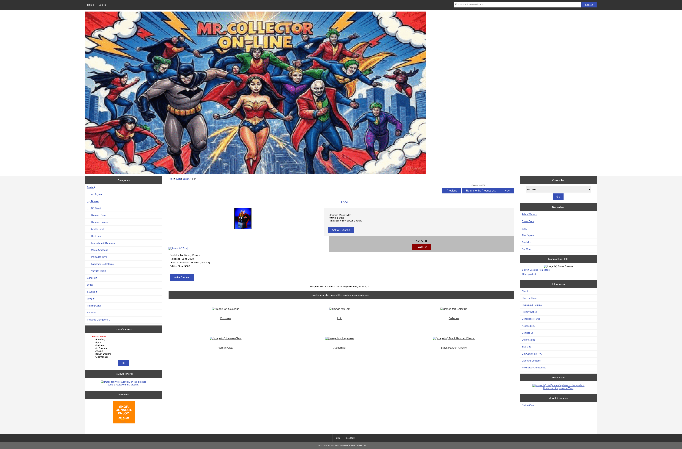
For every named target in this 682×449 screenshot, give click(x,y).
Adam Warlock (529, 214)
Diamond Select (98, 215)
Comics (91, 277)
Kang (524, 228)
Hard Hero (95, 236)
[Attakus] (124, 351)
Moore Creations (99, 250)
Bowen (186, 179)
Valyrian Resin (98, 271)
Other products (529, 274)
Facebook (349, 438)
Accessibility (528, 326)
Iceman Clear (225, 347)
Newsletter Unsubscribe (534, 367)
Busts (178, 179)
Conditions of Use (531, 318)
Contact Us (527, 333)
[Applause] (124, 345)
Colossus (225, 318)
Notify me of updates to (558, 388)
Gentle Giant (97, 229)
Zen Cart (362, 445)
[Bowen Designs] (124, 353)
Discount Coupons (531, 360)
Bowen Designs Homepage (536, 270)
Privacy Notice (529, 312)
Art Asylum (96, 194)
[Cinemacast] (124, 356)
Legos (90, 284)
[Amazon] (124, 413)
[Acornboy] (124, 339)
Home (90, 4)
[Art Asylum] (124, 348)
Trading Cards (94, 305)
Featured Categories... (98, 319)
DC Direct (95, 208)
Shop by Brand (529, 298)
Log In (102, 4)
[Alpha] (124, 342)
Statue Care (528, 405)
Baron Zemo (528, 221)
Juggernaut (339, 347)
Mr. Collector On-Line (339, 445)
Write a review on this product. (123, 384)
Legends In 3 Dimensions (103, 243)
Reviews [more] (124, 373)
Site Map (526, 346)
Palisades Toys (98, 257)
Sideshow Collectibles (102, 264)
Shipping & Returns (532, 305)
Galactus (454, 318)
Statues (91, 292)
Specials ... (93, 312)
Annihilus (526, 242)
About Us (526, 291)
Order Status (528, 339)
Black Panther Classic (454, 347)
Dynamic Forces (99, 222)
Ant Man (526, 249)
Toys (90, 298)
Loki (339, 318)
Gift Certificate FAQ (532, 353)
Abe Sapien (528, 235)
